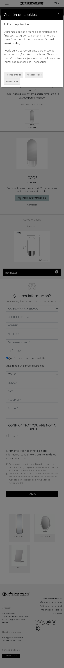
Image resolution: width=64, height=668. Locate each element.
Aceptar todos (34, 74)
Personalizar (12, 81)
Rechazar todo (13, 74)
